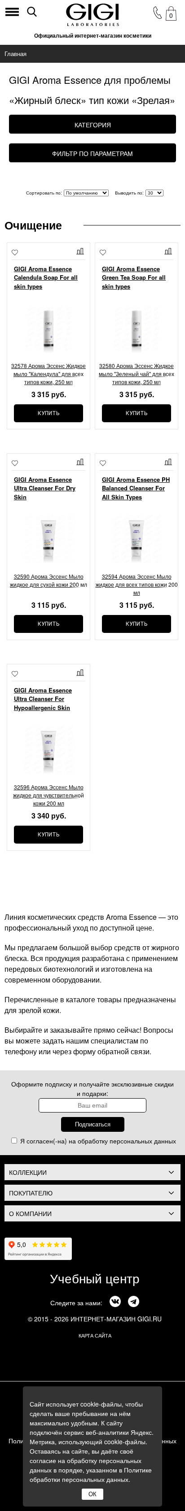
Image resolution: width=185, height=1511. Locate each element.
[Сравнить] (80, 251)
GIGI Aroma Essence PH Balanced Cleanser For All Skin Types (136, 488)
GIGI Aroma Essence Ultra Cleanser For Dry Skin (44, 488)
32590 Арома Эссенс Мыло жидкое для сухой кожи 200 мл (48, 580)
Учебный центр (95, 1278)
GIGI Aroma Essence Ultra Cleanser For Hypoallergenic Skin (43, 699)
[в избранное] (15, 253)
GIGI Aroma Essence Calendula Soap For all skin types (46, 277)
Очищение (33, 225)
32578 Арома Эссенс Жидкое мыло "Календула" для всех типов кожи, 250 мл (48, 373)
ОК (92, 1494)
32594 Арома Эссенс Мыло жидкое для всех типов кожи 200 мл (137, 584)
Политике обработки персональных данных (91, 1474)
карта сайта (95, 1335)
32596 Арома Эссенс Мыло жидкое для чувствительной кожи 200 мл (48, 795)
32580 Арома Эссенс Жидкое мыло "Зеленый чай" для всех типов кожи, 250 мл (136, 373)
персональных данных (143, 1140)
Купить (48, 413)
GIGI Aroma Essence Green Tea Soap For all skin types (134, 277)
